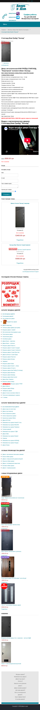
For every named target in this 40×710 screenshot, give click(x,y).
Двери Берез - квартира (9, 341)
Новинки (5, 438)
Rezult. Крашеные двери (9, 413)
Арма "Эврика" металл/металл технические (12, 498)
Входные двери (20, 674)
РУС (28, 1)
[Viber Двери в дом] (18, 13)
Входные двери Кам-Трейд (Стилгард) (18, 29)
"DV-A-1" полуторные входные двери (11, 605)
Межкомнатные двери (20, 676)
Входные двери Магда (8, 388)
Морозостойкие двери (8, 461)
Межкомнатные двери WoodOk (11, 424)
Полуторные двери (8, 334)
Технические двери (8, 336)
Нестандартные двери (9, 318)
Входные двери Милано (9, 372)
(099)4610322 (12, 17)
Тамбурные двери (7, 390)
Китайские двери (7, 339)
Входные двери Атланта (9, 368)
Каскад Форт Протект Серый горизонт (20, 245)
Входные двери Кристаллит (10, 377)
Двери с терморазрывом (9, 468)
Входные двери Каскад (9, 359)
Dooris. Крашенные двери (9, 415)
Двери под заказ (20, 679)
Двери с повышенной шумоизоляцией (13, 459)
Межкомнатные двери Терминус (11, 427)
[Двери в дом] (20, 6)
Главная (3, 29)
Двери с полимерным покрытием (11, 463)
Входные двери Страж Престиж (11, 352)
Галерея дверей (7, 429)
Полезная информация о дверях (11, 395)
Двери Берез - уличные (9, 343)
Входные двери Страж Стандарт (11, 348)
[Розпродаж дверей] (10, 294)
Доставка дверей (20, 690)
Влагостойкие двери (8, 456)
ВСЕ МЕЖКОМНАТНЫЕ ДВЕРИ (11, 406)
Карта (16, 697)
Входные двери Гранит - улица (11, 366)
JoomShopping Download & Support (30, 271)
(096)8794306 (12, 13)
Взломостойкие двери (8, 465)
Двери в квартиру (7, 325)
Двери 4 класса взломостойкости (11, 393)
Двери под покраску (8, 411)
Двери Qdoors (6, 386)
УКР (32, 1)
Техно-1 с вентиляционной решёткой (11, 663)
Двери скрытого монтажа (9, 409)
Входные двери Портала (9, 357)
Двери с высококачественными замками (13, 454)
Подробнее (20, 240)
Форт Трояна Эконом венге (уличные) (11, 551)
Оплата (20, 681)
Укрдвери (5, 361)
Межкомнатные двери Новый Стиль (12, 422)
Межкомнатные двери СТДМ (10, 431)
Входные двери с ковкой (9, 330)
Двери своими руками (20, 688)
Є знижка (5, 397)
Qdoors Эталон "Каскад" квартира (20, 203)
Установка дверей (20, 699)
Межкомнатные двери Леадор (10, 442)
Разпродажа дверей (8, 316)
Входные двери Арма (8, 363)
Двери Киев (22, 697)
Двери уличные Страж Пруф (10, 354)
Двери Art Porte (6, 420)
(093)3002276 (12, 20)
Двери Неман (6, 445)
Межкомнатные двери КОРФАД (11, 440)
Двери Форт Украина (8, 379)
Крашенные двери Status (9, 418)
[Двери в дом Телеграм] (18, 17)
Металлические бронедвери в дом (12, 332)
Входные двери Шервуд (9, 375)
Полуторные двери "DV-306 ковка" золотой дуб (13, 578)
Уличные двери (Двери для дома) (11, 327)
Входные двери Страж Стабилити (12, 350)
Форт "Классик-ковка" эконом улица (10, 524)
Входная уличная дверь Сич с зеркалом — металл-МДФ (16, 638)
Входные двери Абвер (8, 381)
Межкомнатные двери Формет (11, 436)
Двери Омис (6, 433)
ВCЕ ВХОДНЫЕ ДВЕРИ (9, 314)
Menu (5, 24)
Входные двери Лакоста (9, 345)
